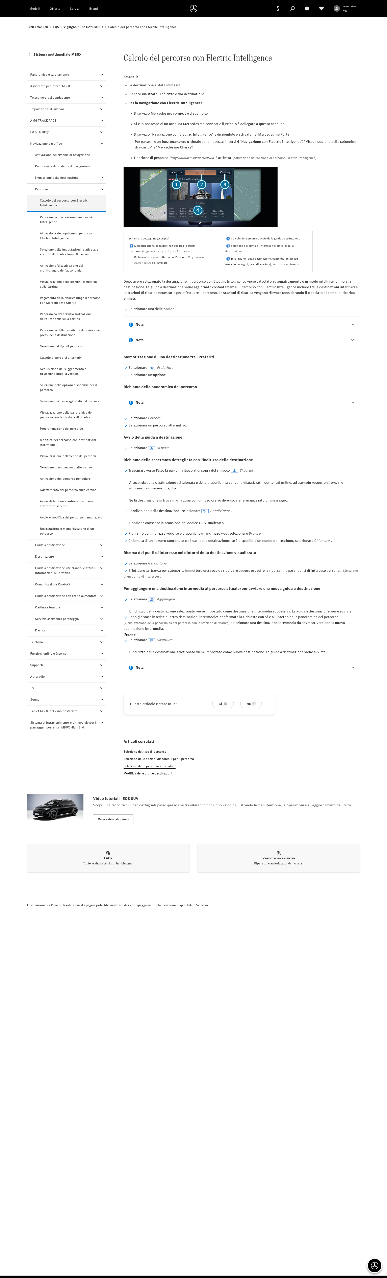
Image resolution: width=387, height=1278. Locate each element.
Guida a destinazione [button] (50, 545)
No (249, 704)
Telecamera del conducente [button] (50, 97)
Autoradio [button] (37, 676)
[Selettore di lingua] (307, 8)
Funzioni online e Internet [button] (49, 653)
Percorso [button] (41, 189)
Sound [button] (35, 699)
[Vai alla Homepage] (193, 8)
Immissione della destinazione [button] (56, 178)
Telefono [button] (36, 642)
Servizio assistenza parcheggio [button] (57, 619)
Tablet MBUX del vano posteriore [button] (53, 711)
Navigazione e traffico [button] (46, 143)
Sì (220, 704)
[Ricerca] (292, 8)
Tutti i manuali (37, 27)
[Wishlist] (321, 8)
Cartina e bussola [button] (47, 607)
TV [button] (32, 688)
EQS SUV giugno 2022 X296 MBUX (78, 27)
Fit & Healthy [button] (39, 132)
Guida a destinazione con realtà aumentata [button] (66, 596)
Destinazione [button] (44, 556)
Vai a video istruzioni (113, 819)
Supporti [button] (36, 665)
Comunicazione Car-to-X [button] (52, 584)
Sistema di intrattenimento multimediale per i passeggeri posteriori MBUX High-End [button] (63, 724)
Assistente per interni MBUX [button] (50, 86)
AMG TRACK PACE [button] (43, 120)
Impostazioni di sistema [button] (47, 109)
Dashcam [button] (41, 630)
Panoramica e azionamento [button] (49, 74)
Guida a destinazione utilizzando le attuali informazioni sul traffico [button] (65, 570)
